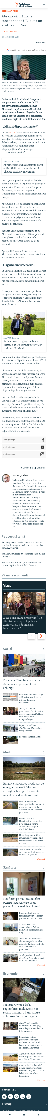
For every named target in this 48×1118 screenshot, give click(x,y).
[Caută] (38, 1114)
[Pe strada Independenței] (10, 740)
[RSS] (22, 1096)
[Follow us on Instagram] (16, 1096)
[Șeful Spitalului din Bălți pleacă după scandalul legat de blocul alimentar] (10, 958)
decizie (11, 132)
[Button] (41, 43)
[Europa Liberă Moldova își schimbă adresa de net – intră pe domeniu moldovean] (10, 697)
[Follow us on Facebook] (4, 1096)
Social (7, 649)
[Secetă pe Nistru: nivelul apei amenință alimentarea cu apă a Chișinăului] (10, 852)
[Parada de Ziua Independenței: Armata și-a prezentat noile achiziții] (24, 665)
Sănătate (10, 867)
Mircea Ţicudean (9, 32)
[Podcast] (24, 1114)
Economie (10, 974)
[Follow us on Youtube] (10, 1096)
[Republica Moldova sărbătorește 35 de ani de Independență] (10, 728)
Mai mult (41, 859)
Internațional (10, 11)
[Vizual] (10, 1114)
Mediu (8, 752)
